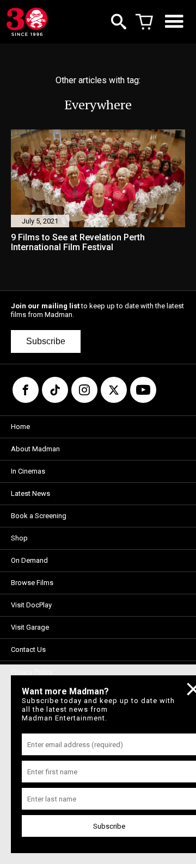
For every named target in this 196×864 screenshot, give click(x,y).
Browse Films (32, 583)
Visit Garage (30, 627)
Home (20, 426)
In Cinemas (28, 471)
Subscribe (45, 341)
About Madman (35, 449)
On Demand (29, 560)
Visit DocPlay (31, 605)
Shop (19, 538)
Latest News (30, 493)
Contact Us (28, 649)
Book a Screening (38, 516)
